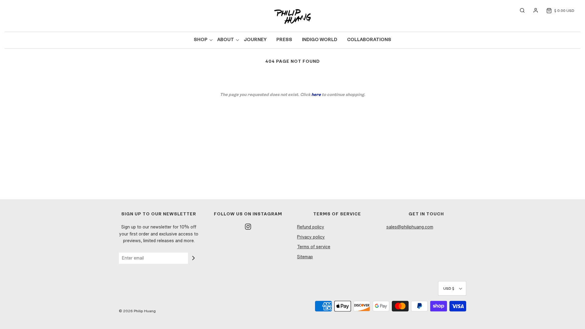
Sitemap (305, 257)
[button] (452, 288)
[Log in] (532, 10)
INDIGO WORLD (319, 40)
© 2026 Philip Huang (137, 311)
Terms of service (313, 247)
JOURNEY (255, 40)
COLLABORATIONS (369, 40)
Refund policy (310, 227)
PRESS (284, 40)
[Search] (519, 10)
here (316, 95)
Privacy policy (311, 237)
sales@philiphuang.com (409, 227)
